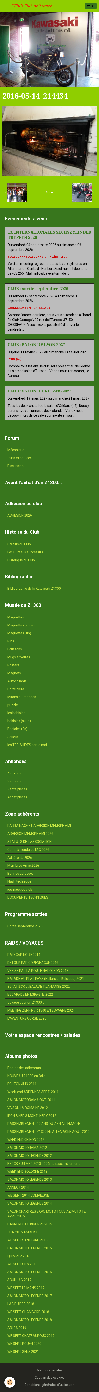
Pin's (10, 641)
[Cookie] (9, 1382)
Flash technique (19, 881)
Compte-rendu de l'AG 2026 (28, 850)
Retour (49, 192)
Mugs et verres (18, 657)
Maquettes (15, 617)
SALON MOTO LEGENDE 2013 (29, 1179)
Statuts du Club (19, 544)
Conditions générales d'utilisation (49, 1385)
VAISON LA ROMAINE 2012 (27, 1108)
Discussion (15, 466)
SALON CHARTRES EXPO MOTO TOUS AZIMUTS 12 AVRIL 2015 (46, 1213)
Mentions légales (49, 1370)
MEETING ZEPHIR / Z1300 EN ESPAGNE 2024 (41, 1010)
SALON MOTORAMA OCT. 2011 (31, 1100)
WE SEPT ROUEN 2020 (24, 1344)
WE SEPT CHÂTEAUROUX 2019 (31, 1336)
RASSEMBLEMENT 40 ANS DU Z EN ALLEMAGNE (44, 1124)
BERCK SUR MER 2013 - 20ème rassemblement (43, 1163)
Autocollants (17, 681)
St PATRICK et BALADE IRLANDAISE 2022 (38, 986)
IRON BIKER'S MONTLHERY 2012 (31, 1116)
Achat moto (16, 773)
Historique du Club (21, 560)
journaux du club (19, 889)
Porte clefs (15, 689)
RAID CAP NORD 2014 (23, 955)
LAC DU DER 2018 (20, 1304)
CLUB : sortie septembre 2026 (38, 288)
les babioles (16, 713)
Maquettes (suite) (21, 625)
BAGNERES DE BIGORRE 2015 (29, 1224)
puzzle (12, 705)
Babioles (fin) (17, 729)
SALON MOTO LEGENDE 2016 (29, 1272)
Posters (13, 665)
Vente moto (16, 781)
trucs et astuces (19, 458)
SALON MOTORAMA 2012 (27, 1148)
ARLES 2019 (16, 1328)
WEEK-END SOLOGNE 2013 (27, 1171)
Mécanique (15, 450)
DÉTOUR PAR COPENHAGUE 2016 (32, 963)
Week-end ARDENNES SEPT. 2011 (33, 1092)
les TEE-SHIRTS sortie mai (27, 745)
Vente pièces (17, 789)
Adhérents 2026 (19, 857)
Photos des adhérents (24, 1068)
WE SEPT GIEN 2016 (22, 1264)
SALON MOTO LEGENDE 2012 (29, 1156)
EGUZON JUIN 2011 (22, 1084)
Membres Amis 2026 (23, 865)
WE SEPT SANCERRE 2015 (27, 1240)
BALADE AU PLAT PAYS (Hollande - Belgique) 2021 (45, 978)
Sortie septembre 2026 (25, 926)
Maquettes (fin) (19, 633)
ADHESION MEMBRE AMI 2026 (30, 834)
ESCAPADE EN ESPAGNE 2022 (30, 994)
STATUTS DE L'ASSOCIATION (29, 842)
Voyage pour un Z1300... (25, 1002)
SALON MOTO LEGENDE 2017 (29, 1296)
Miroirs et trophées (21, 697)
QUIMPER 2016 (18, 1256)
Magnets (14, 673)
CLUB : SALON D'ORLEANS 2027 (39, 391)
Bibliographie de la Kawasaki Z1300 (34, 588)
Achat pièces (17, 797)
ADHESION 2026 (19, 515)
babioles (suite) (19, 721)
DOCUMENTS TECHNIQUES (27, 897)
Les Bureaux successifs (25, 552)
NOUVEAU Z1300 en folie (26, 1076)
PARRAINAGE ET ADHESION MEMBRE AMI (39, 826)
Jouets (12, 737)
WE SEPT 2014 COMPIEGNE (28, 1195)
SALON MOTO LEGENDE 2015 (29, 1248)
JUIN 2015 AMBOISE (22, 1232)
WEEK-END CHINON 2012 (25, 1140)
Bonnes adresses (20, 873)
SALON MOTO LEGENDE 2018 (29, 1320)
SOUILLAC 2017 (19, 1280)
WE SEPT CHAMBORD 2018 (28, 1312)
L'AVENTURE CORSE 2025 (26, 1018)
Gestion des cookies (50, 1377)
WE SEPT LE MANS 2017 (25, 1288)
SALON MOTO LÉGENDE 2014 (29, 1203)
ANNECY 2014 (18, 1187)
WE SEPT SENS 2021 (23, 1352)
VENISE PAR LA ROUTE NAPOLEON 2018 (37, 971)
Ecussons (14, 649)
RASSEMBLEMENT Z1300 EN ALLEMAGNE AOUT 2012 (48, 1132)
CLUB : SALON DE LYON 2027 (36, 344)
